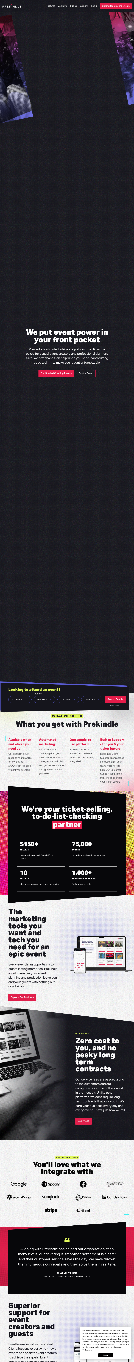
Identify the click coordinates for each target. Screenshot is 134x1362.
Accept (105, 1355)
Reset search (115, 705)
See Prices (83, 1121)
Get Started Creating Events (116, 6)
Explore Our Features (22, 997)
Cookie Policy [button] (120, 1344)
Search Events (115, 699)
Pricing (73, 6)
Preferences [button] (87, 1350)
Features (50, 6)
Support (84, 6)
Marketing (63, 6)
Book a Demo (86, 373)
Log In (94, 6)
